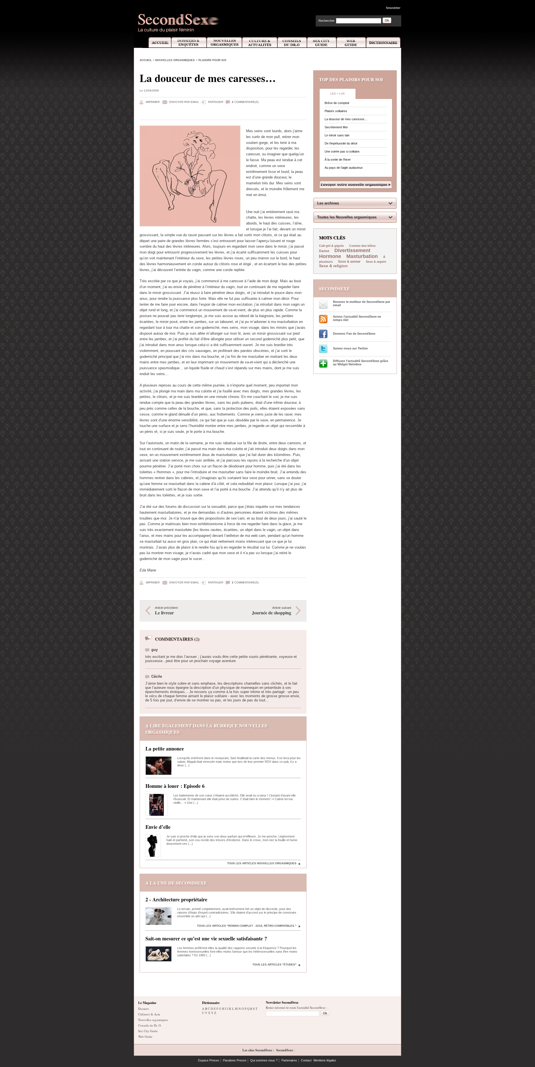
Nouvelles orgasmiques (175, 60)
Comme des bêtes (362, 245)
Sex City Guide (322, 42)
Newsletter (393, 7)
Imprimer (153, 101)
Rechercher (326, 20)
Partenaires (289, 1060)
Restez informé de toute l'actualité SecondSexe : (296, 1007)
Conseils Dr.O (292, 42)
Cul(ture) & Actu (149, 1014)
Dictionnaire (383, 42)
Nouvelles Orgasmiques (224, 42)
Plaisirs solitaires (336, 111)
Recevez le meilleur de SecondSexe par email (361, 303)
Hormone (330, 256)
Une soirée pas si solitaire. (342, 151)
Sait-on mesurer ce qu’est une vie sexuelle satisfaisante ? (206, 938)
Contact (306, 1060)
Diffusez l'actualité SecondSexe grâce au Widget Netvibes (360, 362)
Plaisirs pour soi (212, 60)
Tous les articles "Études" (274, 964)
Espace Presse (208, 1060)
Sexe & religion (333, 266)
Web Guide (351, 42)
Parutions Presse (234, 1060)
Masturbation (362, 256)
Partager (215, 101)
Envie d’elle (158, 827)
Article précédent (166, 611)
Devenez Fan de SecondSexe (354, 333)
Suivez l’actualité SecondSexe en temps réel (357, 318)
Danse (324, 251)
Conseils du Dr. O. (150, 1025)
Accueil (156, 42)
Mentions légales (324, 1060)
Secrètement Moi (336, 127)
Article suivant (271, 611)
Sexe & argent (376, 261)
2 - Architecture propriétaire (176, 899)
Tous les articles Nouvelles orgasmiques (261, 863)
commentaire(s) (245, 101)
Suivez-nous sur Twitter (350, 348)
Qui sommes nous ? (264, 1060)
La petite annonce (164, 748)
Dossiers (143, 1008)
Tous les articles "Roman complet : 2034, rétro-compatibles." (246, 925)
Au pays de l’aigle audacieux (344, 167)
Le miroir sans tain (337, 135)
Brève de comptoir (337, 103)
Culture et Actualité (260, 42)
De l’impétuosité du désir (341, 143)
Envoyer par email (184, 101)
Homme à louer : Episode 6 (175, 786)
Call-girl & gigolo (331, 245)
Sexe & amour (349, 262)
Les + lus (337, 93)
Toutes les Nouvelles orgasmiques (346, 217)
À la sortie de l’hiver (338, 159)
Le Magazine (147, 1002)
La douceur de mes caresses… (346, 119)
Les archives (328, 203)
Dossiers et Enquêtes (188, 42)
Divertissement (352, 250)
